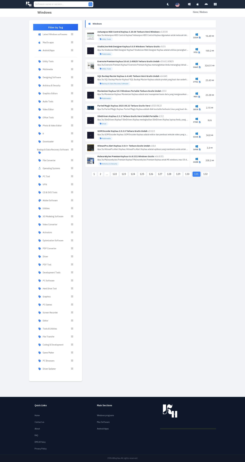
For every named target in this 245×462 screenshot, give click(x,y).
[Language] (178, 5)
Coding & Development (53, 344)
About (37, 428)
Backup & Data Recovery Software (53, 149)
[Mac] (197, 4)
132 (205, 174)
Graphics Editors (50, 93)
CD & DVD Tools (50, 192)
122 (115, 174)
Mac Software (103, 422)
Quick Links (41, 405)
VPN (45, 184)
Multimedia (48, 69)
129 (178, 174)
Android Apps (49, 50)
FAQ (36, 435)
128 (169, 174)
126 (151, 174)
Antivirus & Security (51, 85)
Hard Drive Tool (50, 288)
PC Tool (46, 176)
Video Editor (48, 109)
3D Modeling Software (53, 216)
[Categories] (215, 4)
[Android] (206, 4)
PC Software (48, 280)
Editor (45, 320)
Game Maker (48, 352)
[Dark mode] (168, 4)
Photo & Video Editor (52, 125)
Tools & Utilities (50, 328)
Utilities (46, 208)
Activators (47, 232)
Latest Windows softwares (55, 34)
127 (160, 174)
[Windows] (189, 4)
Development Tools (51, 272)
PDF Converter (49, 248)
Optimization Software (53, 240)
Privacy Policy (41, 448)
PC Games (47, 304)
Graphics (47, 296)
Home (195, 12)
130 (187, 174)
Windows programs (105, 415)
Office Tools (48, 117)
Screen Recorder (50, 312)
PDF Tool (47, 264)
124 (133, 174)
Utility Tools (48, 61)
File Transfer (48, 336)
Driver (45, 256)
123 (124, 174)
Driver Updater (49, 368)
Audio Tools (48, 101)
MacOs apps (48, 42)
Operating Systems (51, 168)
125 (142, 174)
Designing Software (52, 77)
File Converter (49, 160)
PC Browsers (48, 360)
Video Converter (50, 224)
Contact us (39, 422)
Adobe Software (50, 200)
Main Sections (104, 405)
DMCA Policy (40, 442)
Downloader (48, 141)
